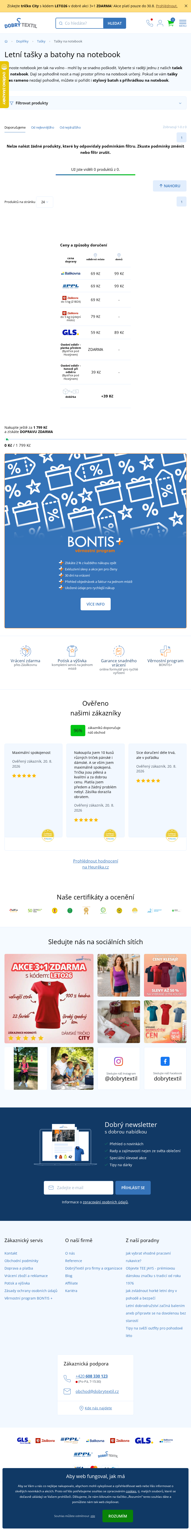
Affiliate (71, 1283)
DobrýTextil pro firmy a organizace (93, 1268)
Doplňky (22, 41)
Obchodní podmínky (21, 1260)
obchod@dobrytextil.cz (97, 1391)
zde (93, 1516)
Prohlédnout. (167, 5)
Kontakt (10, 1253)
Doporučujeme (14, 127)
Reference (73, 1260)
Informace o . (95, 1202)
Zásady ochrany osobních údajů (30, 1290)
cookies (131, 1491)
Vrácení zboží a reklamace (26, 1275)
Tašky (41, 41)
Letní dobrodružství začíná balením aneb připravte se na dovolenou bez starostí (156, 1313)
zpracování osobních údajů (105, 1202)
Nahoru (171, 185)
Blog (68, 1275)
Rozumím (117, 1516)
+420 (92, 1376)
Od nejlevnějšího (42, 127)
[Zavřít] (186, 5)
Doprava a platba (18, 1268)
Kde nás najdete (98, 1408)
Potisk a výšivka (17, 1283)
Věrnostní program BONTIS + (28, 1298)
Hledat (115, 23)
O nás (70, 1253)
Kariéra (71, 1290)
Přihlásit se (133, 1187)
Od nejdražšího (70, 127)
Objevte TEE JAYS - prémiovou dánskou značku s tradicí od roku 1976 (153, 1276)
